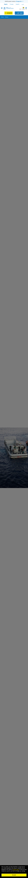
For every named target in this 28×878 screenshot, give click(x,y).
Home (2, 17)
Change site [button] (19, 1)
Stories (6, 17)
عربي (23, 4)
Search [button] (20, 8)
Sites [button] (26, 8)
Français (11, 4)
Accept (14, 875)
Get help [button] (20, 13)
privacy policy (16, 869)
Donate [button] (23, 8)
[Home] (8, 8)
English (5, 4)
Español (17, 4)
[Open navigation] (1, 8)
